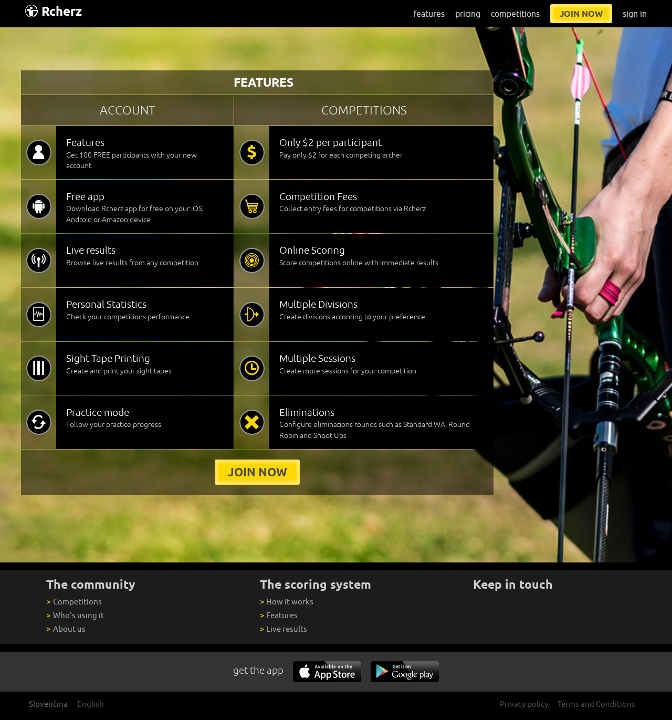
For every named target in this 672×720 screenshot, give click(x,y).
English (90, 704)
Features (279, 615)
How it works (286, 601)
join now (581, 13)
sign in (635, 13)
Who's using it (74, 615)
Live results (283, 628)
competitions (515, 13)
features (429, 13)
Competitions (73, 601)
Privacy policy (524, 704)
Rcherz (61, 11)
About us (65, 628)
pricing (467, 13)
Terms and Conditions (596, 704)
